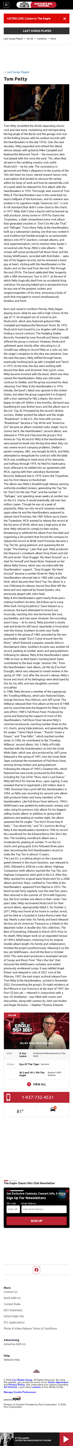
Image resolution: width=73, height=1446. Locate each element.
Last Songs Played (13, 38)
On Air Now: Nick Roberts (36, 1043)
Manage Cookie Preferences (20, 1392)
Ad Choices (10, 1387)
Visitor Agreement (58, 1382)
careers (36, 1387)
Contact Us (10, 1291)
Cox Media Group (22, 1380)
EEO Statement (13, 1310)
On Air (30, 38)
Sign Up (36, 1220)
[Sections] (6, 4)
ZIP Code (11, 1203)
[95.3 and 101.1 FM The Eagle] (36, 4)
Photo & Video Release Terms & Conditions (30, 1328)
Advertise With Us (15, 1344)
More (53, 38)
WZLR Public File (14, 1316)
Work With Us (12, 1297)
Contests (42, 38)
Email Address (28, 1203)
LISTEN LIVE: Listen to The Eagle (29, 18)
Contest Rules (12, 1304)
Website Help (12, 1359)
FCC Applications (14, 1322)
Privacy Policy (16, 1384)
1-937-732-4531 (38, 1097)
